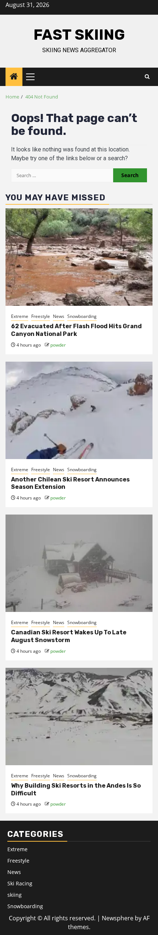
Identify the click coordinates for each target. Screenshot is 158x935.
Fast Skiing (79, 34)
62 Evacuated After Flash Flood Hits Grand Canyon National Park (76, 330)
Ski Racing (19, 883)
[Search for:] (62, 175)
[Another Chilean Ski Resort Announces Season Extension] (79, 410)
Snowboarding (82, 316)
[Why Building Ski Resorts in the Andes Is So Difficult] (79, 716)
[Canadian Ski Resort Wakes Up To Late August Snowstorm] (79, 563)
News (58, 316)
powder (58, 345)
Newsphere (117, 918)
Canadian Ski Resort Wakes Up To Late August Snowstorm (68, 636)
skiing (14, 894)
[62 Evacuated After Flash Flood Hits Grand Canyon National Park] (79, 257)
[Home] (14, 77)
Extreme (19, 316)
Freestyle (40, 316)
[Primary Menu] (33, 77)
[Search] (147, 77)
